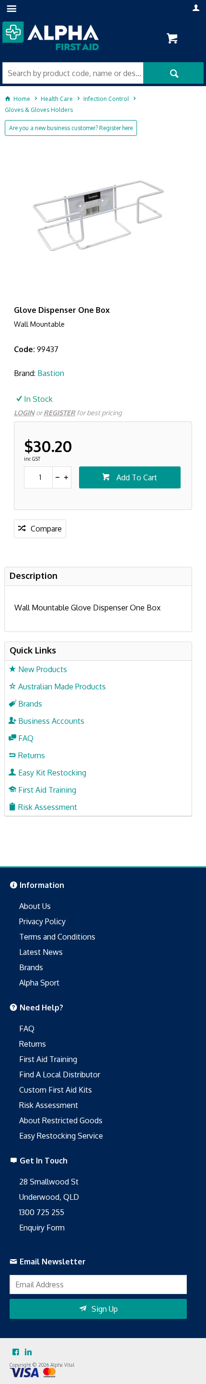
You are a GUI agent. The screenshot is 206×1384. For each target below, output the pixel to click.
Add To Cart (135, 477)
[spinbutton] (38, 477)
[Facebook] (16, 1352)
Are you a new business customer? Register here (71, 128)
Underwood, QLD (49, 1197)
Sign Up (105, 1309)
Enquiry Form (42, 1227)
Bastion (50, 373)
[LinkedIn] (28, 1352)
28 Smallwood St (49, 1181)
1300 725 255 (41, 1212)
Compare (46, 528)
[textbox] (72, 73)
